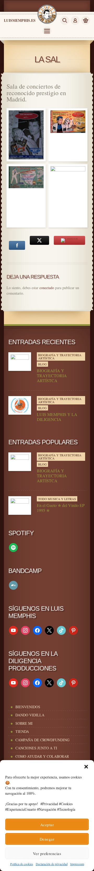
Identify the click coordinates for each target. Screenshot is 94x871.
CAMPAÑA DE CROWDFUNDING (42, 739)
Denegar (47, 839)
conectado (46, 287)
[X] (49, 629)
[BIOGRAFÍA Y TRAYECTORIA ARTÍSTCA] (19, 361)
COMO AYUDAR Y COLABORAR (42, 756)
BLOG (42, 364)
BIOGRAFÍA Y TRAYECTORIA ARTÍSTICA (59, 356)
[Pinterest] (73, 629)
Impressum (77, 864)
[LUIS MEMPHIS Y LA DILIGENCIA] (19, 405)
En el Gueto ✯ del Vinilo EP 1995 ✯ (61, 508)
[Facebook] (37, 629)
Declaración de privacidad (52, 864)
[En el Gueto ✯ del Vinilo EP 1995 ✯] (19, 505)
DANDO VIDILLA (29, 714)
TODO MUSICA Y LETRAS (57, 499)
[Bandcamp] (13, 584)
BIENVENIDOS (27, 706)
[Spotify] (13, 546)
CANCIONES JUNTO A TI (36, 747)
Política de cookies (21, 864)
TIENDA (22, 731)
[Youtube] (13, 629)
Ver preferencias (47, 853)
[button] (86, 766)
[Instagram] (25, 629)
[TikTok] (61, 629)
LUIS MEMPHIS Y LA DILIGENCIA (57, 417)
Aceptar (47, 824)
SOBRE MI (24, 723)
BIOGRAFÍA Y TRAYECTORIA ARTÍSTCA (52, 375)
